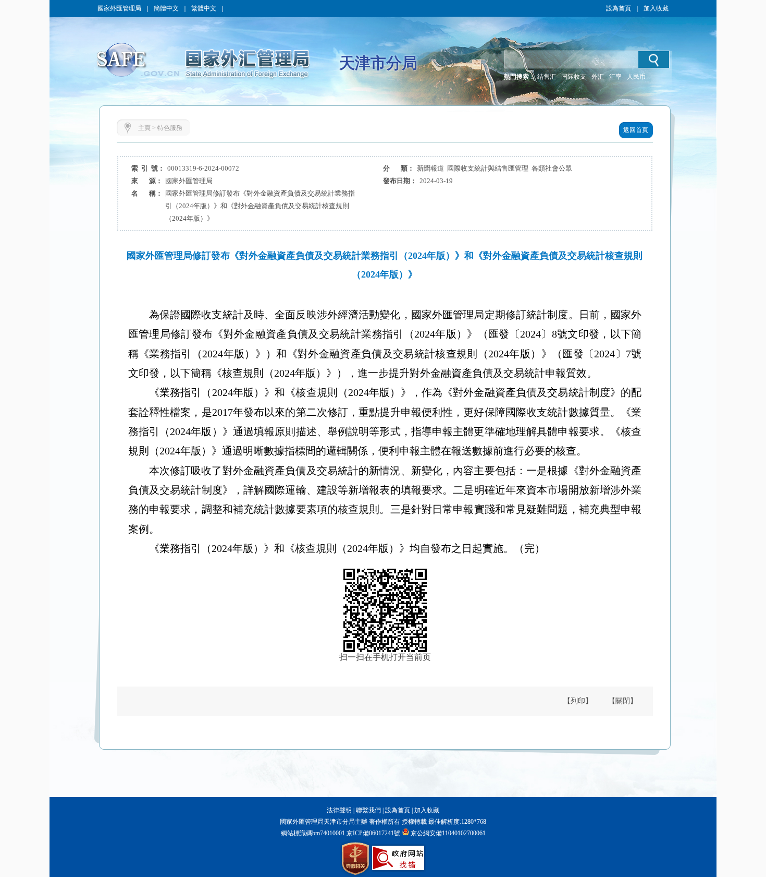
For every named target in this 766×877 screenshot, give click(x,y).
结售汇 (546, 76)
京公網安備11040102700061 (448, 833)
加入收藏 (656, 8)
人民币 (636, 76)
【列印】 (577, 701)
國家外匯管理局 (119, 8)
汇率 (615, 76)
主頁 (144, 127)
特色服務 (169, 127)
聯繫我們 (368, 810)
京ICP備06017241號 (372, 833)
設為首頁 (618, 8)
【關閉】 (622, 701)
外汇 (597, 76)
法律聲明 (339, 810)
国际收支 (573, 76)
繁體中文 (203, 8)
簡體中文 (166, 8)
